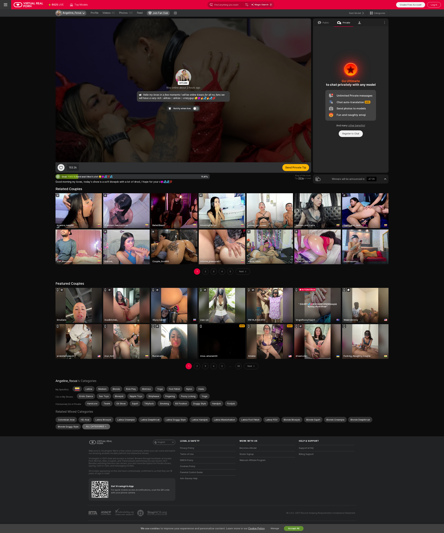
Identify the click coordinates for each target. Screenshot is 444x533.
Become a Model (248, 448)
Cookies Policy (187, 466)
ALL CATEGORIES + (96, 426)
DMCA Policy (186, 460)
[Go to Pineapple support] (140, 513)
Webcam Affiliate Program (253, 460)
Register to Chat (350, 133)
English (161, 442)
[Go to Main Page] (28, 4)
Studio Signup (247, 454)
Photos (126, 12)
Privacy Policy (187, 448)
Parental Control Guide (191, 472)
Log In (434, 4)
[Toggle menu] (5, 4)
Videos (109, 12)
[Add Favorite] (61, 167)
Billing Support (306, 454)
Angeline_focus (66, 381)
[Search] (246, 4)
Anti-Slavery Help (189, 478)
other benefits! (356, 125)
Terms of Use (187, 454)
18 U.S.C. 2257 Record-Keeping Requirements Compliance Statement (320, 513)
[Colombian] (77, 389)
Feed (140, 12)
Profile (94, 12)
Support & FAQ (306, 448)
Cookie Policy (256, 528)
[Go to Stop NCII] (157, 513)
